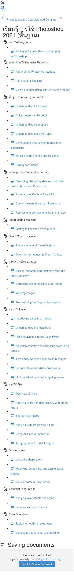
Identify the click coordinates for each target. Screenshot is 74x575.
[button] (2, 3)
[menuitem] (2, 9)
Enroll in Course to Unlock (37, 564)
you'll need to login (52, 559)
